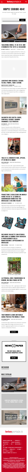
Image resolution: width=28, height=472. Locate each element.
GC (13, 203)
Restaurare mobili (5, 319)
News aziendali (4, 245)
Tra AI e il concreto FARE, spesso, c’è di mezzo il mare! (13, 159)
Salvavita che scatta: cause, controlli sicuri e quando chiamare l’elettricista (11, 119)
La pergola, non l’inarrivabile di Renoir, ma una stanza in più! (13, 279)
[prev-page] (21, 380)
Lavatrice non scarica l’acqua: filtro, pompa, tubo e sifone (12, 82)
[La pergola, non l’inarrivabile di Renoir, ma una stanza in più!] (14, 266)
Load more (13, 332)
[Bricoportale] (14, 2)
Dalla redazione (5, 162)
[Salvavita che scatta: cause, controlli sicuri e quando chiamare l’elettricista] (14, 106)
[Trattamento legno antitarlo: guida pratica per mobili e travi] (14, 303)
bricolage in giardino (6, 203)
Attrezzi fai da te (5, 49)
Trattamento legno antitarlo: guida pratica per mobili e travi (13, 316)
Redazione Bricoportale (6, 86)
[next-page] (24, 380)
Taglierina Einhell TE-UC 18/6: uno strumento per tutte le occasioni (13, 46)
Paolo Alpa (13, 49)
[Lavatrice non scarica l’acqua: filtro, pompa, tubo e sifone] (14, 69)
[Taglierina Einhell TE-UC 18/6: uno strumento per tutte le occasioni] (14, 33)
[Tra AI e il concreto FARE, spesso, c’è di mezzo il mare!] (14, 146)
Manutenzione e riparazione (7, 85)
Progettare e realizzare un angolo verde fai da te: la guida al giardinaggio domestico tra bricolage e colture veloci (14, 197)
